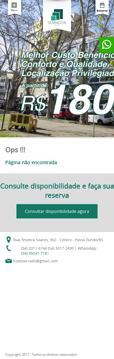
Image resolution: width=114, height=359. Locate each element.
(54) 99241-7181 (35, 253)
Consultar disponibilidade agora (57, 211)
